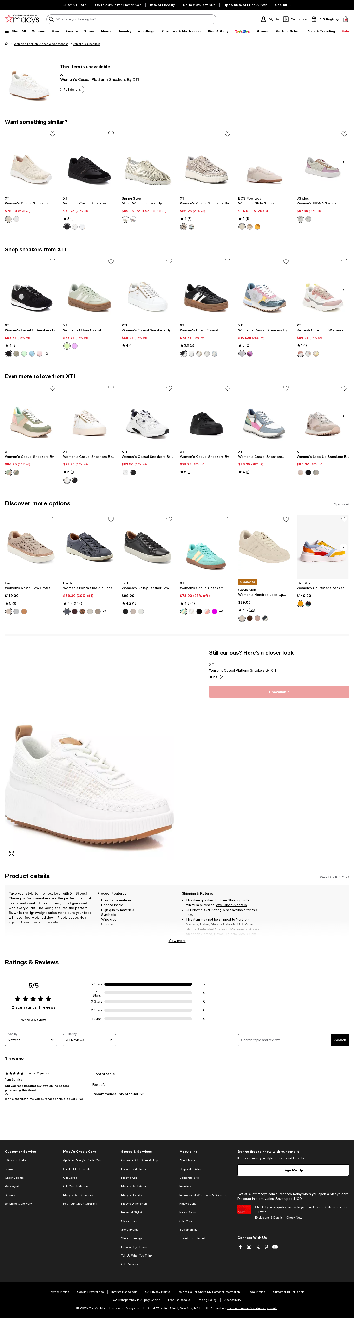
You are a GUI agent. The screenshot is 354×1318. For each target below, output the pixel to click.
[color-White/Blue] (265, 618)
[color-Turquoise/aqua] (24, 354)
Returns (10, 1195)
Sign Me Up (293, 1170)
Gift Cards (70, 1177)
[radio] (9, 219)
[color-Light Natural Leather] (90, 611)
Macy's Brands (131, 1195)
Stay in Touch (130, 1221)
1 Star (96, 1019)
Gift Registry (129, 1264)
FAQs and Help (15, 1160)
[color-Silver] (207, 354)
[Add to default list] (52, 134)
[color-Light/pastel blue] (32, 354)
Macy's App (129, 1177)
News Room (187, 1212)
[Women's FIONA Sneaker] (323, 161)
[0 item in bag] (345, 19)
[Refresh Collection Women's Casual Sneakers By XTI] (323, 289)
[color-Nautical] (300, 604)
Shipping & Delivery (18, 1203)
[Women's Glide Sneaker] (264, 161)
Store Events (129, 1229)
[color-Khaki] (316, 472)
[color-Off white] (242, 227)
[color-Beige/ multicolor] (316, 354)
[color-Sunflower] (257, 227)
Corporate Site (189, 1177)
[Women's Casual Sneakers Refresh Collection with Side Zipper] (264, 415)
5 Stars (96, 984)
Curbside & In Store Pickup (139, 1160)
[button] (89, 755)
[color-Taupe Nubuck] (98, 611)
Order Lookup (14, 1177)
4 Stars (96, 992)
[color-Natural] (24, 611)
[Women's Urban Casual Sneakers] (89, 289)
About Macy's (188, 1160)
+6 (221, 611)
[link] (31, 209)
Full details (72, 89)
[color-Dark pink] (214, 611)
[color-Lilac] (75, 346)
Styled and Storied (192, 1238)
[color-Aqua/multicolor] (9, 472)
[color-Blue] (214, 354)
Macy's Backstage (133, 1186)
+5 (104, 611)
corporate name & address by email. (252, 1308)
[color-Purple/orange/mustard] (308, 604)
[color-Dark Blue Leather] (67, 611)
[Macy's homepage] (7, 44)
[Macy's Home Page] (22, 19)
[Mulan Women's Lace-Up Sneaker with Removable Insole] (148, 161)
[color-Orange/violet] (250, 354)
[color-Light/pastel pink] (39, 354)
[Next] (343, 162)
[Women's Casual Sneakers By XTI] (206, 161)
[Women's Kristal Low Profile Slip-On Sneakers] (31, 547)
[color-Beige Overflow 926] (300, 219)
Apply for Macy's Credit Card (82, 1160)
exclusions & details (231, 905)
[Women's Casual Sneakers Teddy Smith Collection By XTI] (89, 161)
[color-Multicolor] (191, 227)
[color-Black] (67, 227)
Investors (185, 1186)
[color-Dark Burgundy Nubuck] (75, 611)
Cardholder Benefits (76, 1169)
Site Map (185, 1221)
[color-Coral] (207, 611)
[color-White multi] (133, 219)
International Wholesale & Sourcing (203, 1195)
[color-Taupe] (184, 227)
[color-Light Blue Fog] (16, 611)
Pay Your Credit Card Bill (80, 1203)
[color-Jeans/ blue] (242, 354)
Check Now (294, 1217)
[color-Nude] (300, 354)
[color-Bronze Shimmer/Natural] (9, 611)
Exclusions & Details (268, 1217)
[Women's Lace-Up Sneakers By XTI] (31, 289)
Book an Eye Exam (134, 1247)
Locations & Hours (133, 1169)
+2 (46, 353)
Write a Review (33, 1020)
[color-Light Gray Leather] (133, 611)
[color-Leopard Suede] (82, 611)
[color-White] (16, 219)
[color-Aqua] (67, 346)
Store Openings (132, 1238)
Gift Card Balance (75, 1186)
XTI (63, 74)
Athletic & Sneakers (86, 43)
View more (177, 940)
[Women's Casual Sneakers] (31, 161)
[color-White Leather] (141, 611)
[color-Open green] (16, 354)
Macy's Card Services (78, 1195)
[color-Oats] (250, 227)
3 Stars (96, 1001)
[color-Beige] (9, 219)
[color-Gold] (82, 227)
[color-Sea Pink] (257, 618)
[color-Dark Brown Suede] (250, 618)
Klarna (9, 1169)
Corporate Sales (190, 1169)
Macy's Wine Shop (134, 1203)
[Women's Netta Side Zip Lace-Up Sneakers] (89, 547)
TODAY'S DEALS (73, 5)
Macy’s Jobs (187, 1203)
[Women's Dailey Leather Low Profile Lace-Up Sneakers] (148, 547)
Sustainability (188, 1229)
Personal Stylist (131, 1212)
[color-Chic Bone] (242, 618)
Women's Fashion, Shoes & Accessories (41, 43)
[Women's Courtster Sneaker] (323, 547)
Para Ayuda (13, 1186)
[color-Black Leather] (125, 611)
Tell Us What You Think (136, 1255)
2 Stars (96, 1010)
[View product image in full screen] (11, 854)
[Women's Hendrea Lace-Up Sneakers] (264, 547)
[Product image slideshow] (89, 755)
